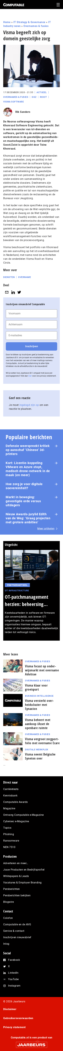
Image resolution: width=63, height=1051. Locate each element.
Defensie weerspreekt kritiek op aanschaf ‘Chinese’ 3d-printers (28, 450)
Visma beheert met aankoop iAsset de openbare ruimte (37, 724)
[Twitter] (19, 292)
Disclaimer (9, 1009)
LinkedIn (13, 972)
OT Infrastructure (17, 590)
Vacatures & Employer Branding (22, 882)
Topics (7, 827)
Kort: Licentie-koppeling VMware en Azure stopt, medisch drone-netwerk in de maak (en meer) (28, 469)
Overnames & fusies (35, 26)
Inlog (6, 943)
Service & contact (13, 930)
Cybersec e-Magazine (16, 821)
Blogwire (8, 901)
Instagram (14, 985)
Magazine (9, 808)
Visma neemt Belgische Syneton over (40, 756)
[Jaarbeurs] (31, 1043)
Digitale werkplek (36, 749)
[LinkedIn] (13, 292)
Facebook (14, 959)
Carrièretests (11, 789)
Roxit (43, 97)
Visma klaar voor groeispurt (36, 687)
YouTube (13, 979)
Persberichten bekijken (17, 895)
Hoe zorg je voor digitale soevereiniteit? (24, 486)
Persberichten (11, 889)
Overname (24, 277)
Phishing (8, 834)
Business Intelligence (39, 696)
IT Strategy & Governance (29, 22)
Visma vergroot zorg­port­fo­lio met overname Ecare (42, 741)
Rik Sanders (22, 111)
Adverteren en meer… (15, 863)
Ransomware (11, 840)
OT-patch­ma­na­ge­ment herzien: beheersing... (26, 600)
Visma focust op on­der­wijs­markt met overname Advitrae (42, 670)
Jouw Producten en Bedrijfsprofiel (24, 869)
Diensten (9, 277)
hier (30, 376)
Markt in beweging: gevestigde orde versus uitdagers (23, 501)
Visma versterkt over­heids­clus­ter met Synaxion (39, 704)
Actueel (42, 92)
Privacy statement (14, 1027)
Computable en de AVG (17, 924)
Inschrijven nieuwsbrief (17, 937)
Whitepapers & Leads (16, 876)
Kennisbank (10, 795)
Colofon (8, 918)
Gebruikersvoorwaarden (18, 1018)
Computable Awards (15, 802)
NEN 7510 (9, 847)
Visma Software (13, 101)
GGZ (34, 97)
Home (6, 22)
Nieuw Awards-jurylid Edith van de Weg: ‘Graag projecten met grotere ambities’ (28, 518)
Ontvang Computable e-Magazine (23, 814)
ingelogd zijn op (29, 405)
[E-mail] (7, 292)
